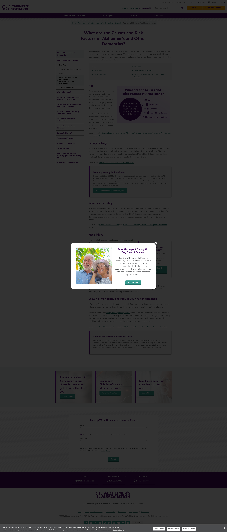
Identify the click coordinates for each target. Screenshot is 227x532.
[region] (113, 528)
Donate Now (133, 282)
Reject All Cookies (173, 528)
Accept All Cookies (189, 528)
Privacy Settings (159, 528)
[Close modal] (155, 243)
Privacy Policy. (118, 530)
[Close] (224, 528)
